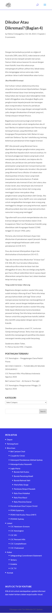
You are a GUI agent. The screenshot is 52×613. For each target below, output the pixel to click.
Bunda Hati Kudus (21, 472)
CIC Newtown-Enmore (20, 526)
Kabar (9, 552)
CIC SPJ (13, 535)
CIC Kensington (17, 531)
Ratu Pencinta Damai (22, 502)
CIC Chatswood (17, 548)
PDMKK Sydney (17, 519)
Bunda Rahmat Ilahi (22, 480)
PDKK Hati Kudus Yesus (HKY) (23, 514)
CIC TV (13, 568)
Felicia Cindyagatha (16, 34)
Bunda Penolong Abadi (23, 476)
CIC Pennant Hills (17, 539)
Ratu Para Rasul (20, 497)
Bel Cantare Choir (17, 451)
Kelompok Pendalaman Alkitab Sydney (26, 460)
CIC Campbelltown (18, 543)
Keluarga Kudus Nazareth (21, 464)
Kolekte (13, 564)
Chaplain (41, 34)
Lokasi (9, 523)
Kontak (10, 573)
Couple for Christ (17, 455)
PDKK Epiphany (17, 510)
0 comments (10, 37)
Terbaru (13, 560)
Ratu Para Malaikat (22, 493)
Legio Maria (15, 468)
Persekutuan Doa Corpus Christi (23, 506)
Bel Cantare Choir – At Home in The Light (22, 381)
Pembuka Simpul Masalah (24, 489)
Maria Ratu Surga (21, 484)
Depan (9, 439)
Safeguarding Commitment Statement (26, 555)
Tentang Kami (12, 444)
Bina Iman (11, 448)
